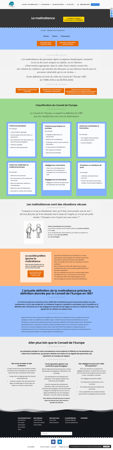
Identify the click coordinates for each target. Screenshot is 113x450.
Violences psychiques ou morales (55, 127)
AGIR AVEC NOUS (85, 4)
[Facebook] (53, 442)
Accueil (43, 30)
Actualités (84, 418)
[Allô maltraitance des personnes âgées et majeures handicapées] (11, 4)
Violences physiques (17, 126)
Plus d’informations (98, 446)
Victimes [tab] (46, 36)
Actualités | (70, 4)
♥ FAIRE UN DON (95, 4)
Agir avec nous (54, 418)
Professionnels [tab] (65, 36)
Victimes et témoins (70, 420)
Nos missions (38, 418)
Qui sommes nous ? (24, 418)
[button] (73, 19)
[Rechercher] (78, 4)
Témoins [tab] (54, 36)
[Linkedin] (59, 442)
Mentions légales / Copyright (48, 447)
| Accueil (24, 4)
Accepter (106, 446)
